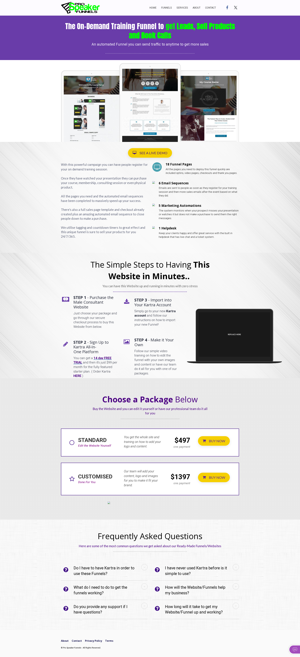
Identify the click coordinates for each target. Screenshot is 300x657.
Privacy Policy (93, 640)
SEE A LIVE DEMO (153, 153)
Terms (109, 640)
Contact (77, 640)
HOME (152, 7)
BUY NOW (217, 441)
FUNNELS (166, 7)
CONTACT (210, 7)
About (65, 640)
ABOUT (196, 7)
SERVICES (182, 7)
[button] (144, 567)
